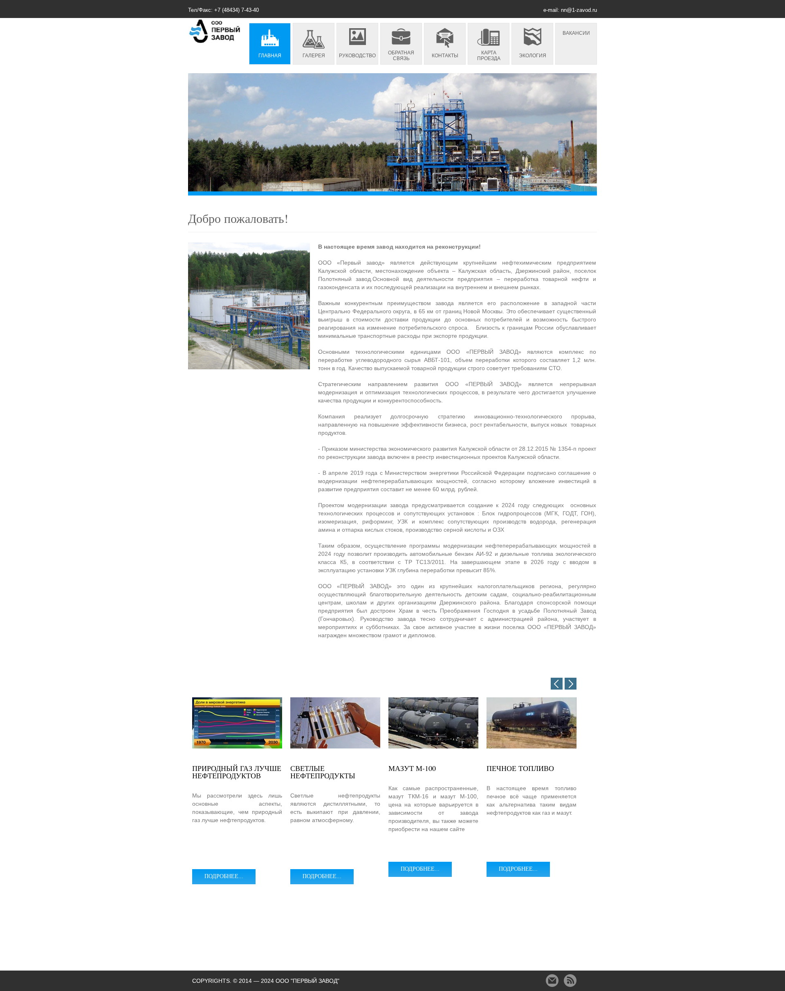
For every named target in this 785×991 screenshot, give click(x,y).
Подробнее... (223, 876)
